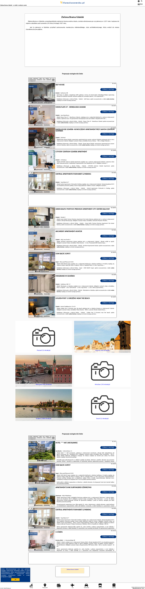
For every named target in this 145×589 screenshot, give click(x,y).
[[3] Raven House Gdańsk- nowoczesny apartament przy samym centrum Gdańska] (42, 138)
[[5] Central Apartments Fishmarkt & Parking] (42, 182)
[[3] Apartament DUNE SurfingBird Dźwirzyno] (42, 496)
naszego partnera (71, 100)
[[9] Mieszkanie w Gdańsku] (42, 284)
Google (3, 570)
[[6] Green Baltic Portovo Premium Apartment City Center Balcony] (42, 218)
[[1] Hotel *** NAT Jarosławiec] (42, 451)
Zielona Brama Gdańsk (72, 569)
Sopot (30, 255)
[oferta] (32, 102)
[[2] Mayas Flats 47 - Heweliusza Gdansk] (42, 116)
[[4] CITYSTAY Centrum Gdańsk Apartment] (42, 160)
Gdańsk (31, 86)
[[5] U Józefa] (42, 540)
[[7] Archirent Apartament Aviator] (42, 240)
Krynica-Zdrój (33, 533)
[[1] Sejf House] (42, 93)
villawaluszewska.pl (72, 3)
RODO (10, 576)
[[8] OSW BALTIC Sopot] (42, 262)
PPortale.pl (8, 588)
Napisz (143, 588)
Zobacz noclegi (108, 89)
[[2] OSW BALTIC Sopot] (42, 474)
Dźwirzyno (32, 489)
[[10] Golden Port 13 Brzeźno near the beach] (42, 307)
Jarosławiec (32, 444)
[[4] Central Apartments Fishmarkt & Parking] (42, 518)
